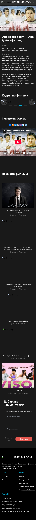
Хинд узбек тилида (8, 505)
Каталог (5, 480)
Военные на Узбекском (18, 289)
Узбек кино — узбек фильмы (12, 501)
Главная (5, 477)
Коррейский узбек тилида (11, 508)
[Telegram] (26, 125)
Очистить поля (8, 439)
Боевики (22, 477)
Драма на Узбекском (9, 48)
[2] (20, 105)
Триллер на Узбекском (27, 490)
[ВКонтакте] (10, 125)
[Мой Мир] (15, 125)
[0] (10, 105)
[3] (25, 105)
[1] (15, 105)
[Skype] (23, 125)
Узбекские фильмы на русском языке (15, 511)
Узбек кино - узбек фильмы (20, 51)
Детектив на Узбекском (18, 215)
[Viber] (20, 125)
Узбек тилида (6, 498)
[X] (18, 125)
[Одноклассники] (13, 125)
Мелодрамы (23, 483)
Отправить (24, 439)
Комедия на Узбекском (18, 252)
